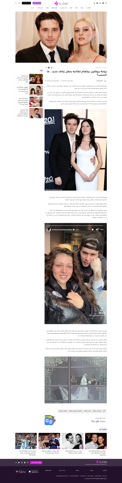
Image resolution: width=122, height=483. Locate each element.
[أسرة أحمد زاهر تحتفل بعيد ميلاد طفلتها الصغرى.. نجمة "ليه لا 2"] (36, 102)
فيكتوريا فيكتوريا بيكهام (75, 411)
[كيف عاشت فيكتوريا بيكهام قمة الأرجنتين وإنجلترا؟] (49, 441)
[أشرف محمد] (105, 81)
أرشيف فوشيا (98, 67)
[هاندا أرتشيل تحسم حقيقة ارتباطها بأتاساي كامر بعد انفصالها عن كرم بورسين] (36, 113)
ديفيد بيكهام (87, 411)
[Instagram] (100, 3)
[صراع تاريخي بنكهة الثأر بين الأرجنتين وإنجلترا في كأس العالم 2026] (26, 441)
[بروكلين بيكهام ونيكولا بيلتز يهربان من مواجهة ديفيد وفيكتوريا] (96, 441)
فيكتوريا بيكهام (97, 411)
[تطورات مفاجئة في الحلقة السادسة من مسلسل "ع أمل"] (36, 90)
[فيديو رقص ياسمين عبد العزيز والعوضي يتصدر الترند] (36, 79)
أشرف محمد (99, 81)
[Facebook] (103, 3)
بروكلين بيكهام (63, 411)
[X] (106, 3)
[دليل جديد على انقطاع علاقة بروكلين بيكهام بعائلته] (72, 441)
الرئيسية (105, 67)
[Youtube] (97, 3)
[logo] (61, 3)
